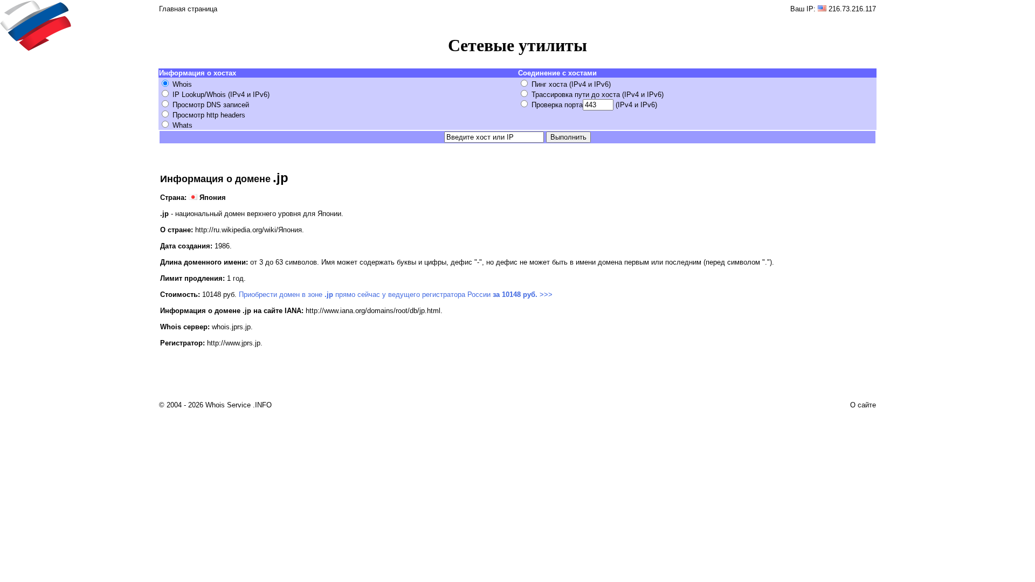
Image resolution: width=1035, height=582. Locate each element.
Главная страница (188, 9)
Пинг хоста (549, 84)
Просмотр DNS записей (210, 105)
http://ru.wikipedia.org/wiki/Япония (248, 230)
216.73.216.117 (852, 9)
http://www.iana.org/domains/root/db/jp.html (373, 311)
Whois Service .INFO (238, 405)
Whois (182, 84)
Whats (182, 125)
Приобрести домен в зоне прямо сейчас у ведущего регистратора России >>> (396, 294)
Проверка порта (557, 105)
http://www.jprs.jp (233, 343)
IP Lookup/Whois (199, 95)
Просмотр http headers (208, 115)
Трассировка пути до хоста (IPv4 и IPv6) (598, 95)
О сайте (863, 405)
